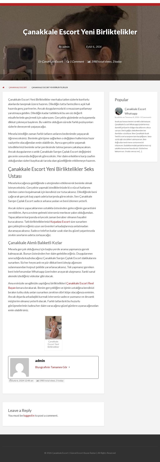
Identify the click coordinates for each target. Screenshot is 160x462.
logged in (29, 415)
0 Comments (145, 117)
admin (66, 46)
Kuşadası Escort (60, 221)
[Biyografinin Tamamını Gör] (69, 367)
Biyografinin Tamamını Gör (51, 367)
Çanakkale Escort (52, 61)
